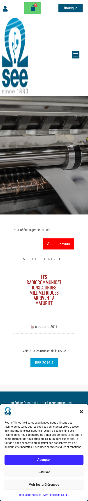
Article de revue (42, 259)
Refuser (44, 472)
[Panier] (32, 8)
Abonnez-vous (58, 244)
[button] (81, 411)
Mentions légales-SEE (56, 494)
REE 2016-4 (44, 363)
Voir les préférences (44, 484)
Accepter (44, 460)
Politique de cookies (29, 494)
